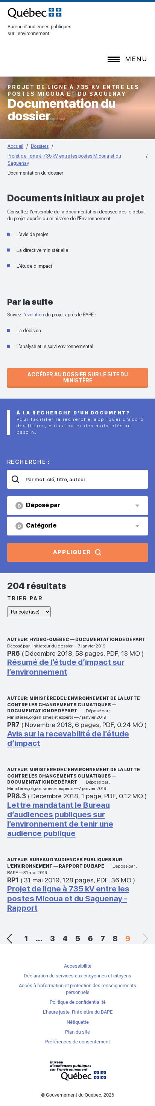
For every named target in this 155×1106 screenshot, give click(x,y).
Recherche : (28, 462)
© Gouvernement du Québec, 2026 (77, 1095)
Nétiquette (78, 1022)
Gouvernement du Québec (77, 1070)
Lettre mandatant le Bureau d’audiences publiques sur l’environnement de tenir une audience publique (60, 819)
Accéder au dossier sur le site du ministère (77, 377)
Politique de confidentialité (78, 1002)
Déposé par (38, 505)
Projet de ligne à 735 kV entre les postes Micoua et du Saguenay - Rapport (68, 898)
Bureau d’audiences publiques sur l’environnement (35, 13)
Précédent (9, 938)
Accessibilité (77, 966)
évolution (34, 315)
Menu (136, 59)
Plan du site (77, 1032)
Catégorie (36, 525)
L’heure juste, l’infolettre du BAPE (77, 1012)
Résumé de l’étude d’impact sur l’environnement (66, 666)
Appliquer (72, 552)
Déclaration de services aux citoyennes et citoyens (77, 976)
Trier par (25, 598)
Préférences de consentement (77, 1042)
